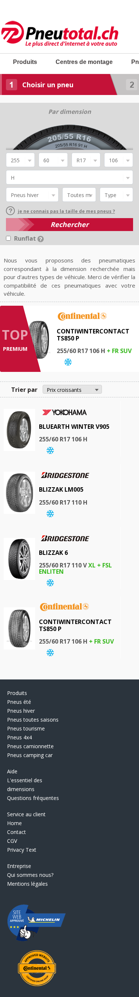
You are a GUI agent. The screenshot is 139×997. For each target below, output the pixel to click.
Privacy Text (21, 849)
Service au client (26, 814)
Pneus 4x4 (19, 737)
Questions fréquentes (33, 797)
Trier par (24, 390)
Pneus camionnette (30, 746)
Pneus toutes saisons (33, 719)
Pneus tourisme (26, 728)
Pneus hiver (21, 710)
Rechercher (69, 224)
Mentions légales (27, 883)
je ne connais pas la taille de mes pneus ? (66, 211)
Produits (25, 62)
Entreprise (19, 865)
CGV (12, 840)
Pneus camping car (30, 755)
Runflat (25, 238)
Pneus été (19, 701)
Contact (16, 831)
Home (14, 823)
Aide (12, 771)
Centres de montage (84, 62)
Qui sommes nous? (30, 874)
